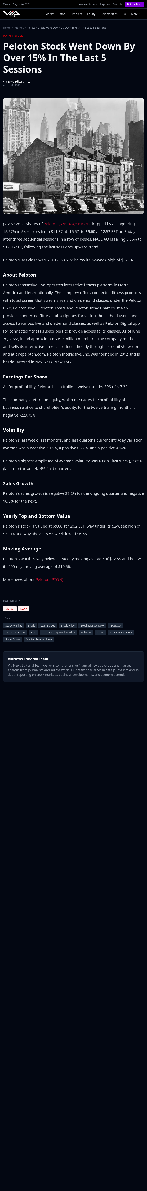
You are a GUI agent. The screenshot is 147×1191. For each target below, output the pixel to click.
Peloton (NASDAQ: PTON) (66, 223)
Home (7, 27)
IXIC (33, 632)
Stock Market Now (92, 625)
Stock (31, 625)
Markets (77, 14)
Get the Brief (134, 4)
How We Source (87, 4)
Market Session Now (39, 639)
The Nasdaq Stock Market (58, 632)
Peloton (86, 632)
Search (117, 4)
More (134, 14)
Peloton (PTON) (49, 579)
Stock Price (68, 625)
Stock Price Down (121, 632)
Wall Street (48, 625)
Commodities (109, 14)
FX (124, 14)
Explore (105, 4)
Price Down (12, 639)
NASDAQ (115, 625)
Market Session (15, 632)
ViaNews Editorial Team (18, 81)
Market (49, 14)
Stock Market (13, 625)
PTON (100, 632)
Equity (91, 14)
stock (63, 14)
